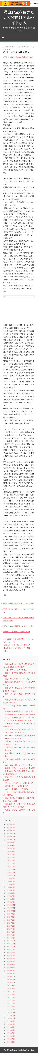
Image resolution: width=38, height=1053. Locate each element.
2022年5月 (11, 961)
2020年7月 (11, 1027)
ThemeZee (30, 1050)
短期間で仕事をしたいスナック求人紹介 (20, 768)
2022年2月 (11, 970)
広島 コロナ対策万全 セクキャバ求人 (18, 626)
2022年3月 (11, 967)
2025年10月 (11, 839)
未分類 (11, 49)
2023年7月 (11, 920)
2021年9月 (11, 985)
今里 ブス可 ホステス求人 (16, 670)
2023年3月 (11, 932)
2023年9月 (11, 914)
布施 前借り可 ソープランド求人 (18, 765)
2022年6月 (11, 959)
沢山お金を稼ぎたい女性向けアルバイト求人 (19, 17)
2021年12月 (11, 976)
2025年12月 (11, 833)
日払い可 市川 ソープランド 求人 (17, 679)
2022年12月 (11, 941)
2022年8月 (11, 953)
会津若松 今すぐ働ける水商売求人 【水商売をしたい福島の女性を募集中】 (17, 648)
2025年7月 (11, 848)
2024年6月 (11, 887)
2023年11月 (11, 908)
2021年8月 (11, 988)
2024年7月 (11, 884)
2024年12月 (11, 869)
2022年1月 (11, 973)
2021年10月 (11, 982)
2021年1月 (11, 1009)
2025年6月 (11, 851)
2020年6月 (11, 1030)
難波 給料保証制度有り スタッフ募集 (18, 603)
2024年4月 (11, 893)
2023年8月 (11, 917)
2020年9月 (11, 1021)
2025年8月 (11, 845)
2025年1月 (11, 866)
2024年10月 (11, 875)
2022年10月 (11, 947)
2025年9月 (11, 842)
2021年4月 (11, 1000)
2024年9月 (11, 878)
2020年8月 (11, 1024)
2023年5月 (11, 926)
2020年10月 (11, 1018)
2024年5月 (11, 890)
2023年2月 (11, 935)
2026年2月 (11, 827)
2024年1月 (11, 902)
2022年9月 (11, 950)
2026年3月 (11, 825)
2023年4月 (11, 929)
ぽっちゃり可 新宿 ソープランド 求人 (19, 783)
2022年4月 (11, 964)
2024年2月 (11, 899)
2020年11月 (11, 1015)
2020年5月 (11, 1033)
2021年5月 (11, 997)
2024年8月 (11, 881)
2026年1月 (11, 830)
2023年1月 (11, 938)
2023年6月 (11, 923)
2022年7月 (11, 956)
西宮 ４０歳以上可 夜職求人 (17, 789)
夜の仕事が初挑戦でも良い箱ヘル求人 (19, 711)
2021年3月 (11, 1003)
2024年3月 (11, 896)
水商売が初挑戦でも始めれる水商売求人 (20, 714)
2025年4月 (11, 857)
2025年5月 (11, 854)
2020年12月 (11, 1012)
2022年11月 (11, 944)
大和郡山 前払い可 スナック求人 (16, 632)
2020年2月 (11, 1042)
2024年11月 (11, 872)
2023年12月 (11, 905)
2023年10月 (11, 911)
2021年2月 (11, 1006)
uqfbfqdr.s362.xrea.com (23, 57)
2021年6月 (11, 994)
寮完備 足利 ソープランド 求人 (16, 786)
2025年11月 (11, 836)
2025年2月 (11, 863)
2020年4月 (11, 1036)
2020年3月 (11, 1039)
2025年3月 (11, 860)
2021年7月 (11, 991)
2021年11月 (11, 979)
